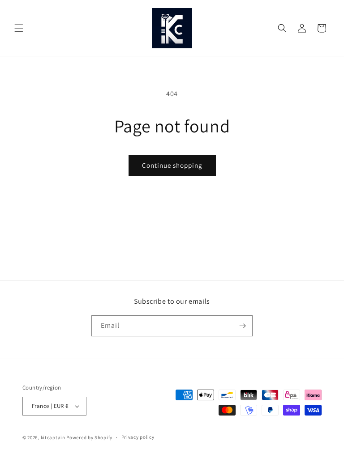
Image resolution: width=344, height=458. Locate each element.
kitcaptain (53, 437)
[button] (19, 28)
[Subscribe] (242, 325)
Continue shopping (172, 165)
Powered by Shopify (89, 437)
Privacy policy (138, 437)
